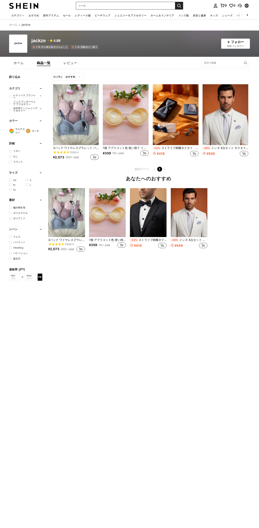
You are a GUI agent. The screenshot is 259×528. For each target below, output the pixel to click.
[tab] (19, 63)
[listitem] (51, 47)
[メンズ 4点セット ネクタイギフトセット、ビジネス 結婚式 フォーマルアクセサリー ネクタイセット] (225, 114)
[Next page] (164, 169)
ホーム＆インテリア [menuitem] (162, 15)
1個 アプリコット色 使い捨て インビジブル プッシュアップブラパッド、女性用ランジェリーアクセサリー (126, 148)
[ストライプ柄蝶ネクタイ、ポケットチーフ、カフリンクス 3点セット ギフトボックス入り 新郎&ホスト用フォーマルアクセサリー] (175, 114)
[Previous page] (154, 169)
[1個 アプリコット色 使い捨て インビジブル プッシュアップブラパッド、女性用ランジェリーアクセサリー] (126, 114)
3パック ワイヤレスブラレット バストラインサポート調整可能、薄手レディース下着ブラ (76, 148)
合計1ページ (142, 169)
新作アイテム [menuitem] (51, 15)
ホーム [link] (13, 24)
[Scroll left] (242, 15)
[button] (239, 5)
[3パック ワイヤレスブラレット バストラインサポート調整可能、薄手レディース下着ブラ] (76, 114)
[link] (223, 5)
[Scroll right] (247, 15)
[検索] (179, 5)
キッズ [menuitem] (214, 15)
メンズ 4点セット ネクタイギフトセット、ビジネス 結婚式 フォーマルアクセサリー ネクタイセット (225, 148)
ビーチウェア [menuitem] (102, 15)
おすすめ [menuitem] (34, 15)
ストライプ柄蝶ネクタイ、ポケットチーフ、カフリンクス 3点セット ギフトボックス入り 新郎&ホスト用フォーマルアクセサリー (176, 148)
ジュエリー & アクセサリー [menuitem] (130, 15)
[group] (25, 96)
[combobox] (67, 76)
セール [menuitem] (67, 15)
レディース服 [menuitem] (83, 15)
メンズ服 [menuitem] (183, 15)
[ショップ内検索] (245, 63)
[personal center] (215, 5)
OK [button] (40, 277)
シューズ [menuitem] (227, 15)
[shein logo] (23, 5)
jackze (38, 40)
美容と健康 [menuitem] (199, 15)
